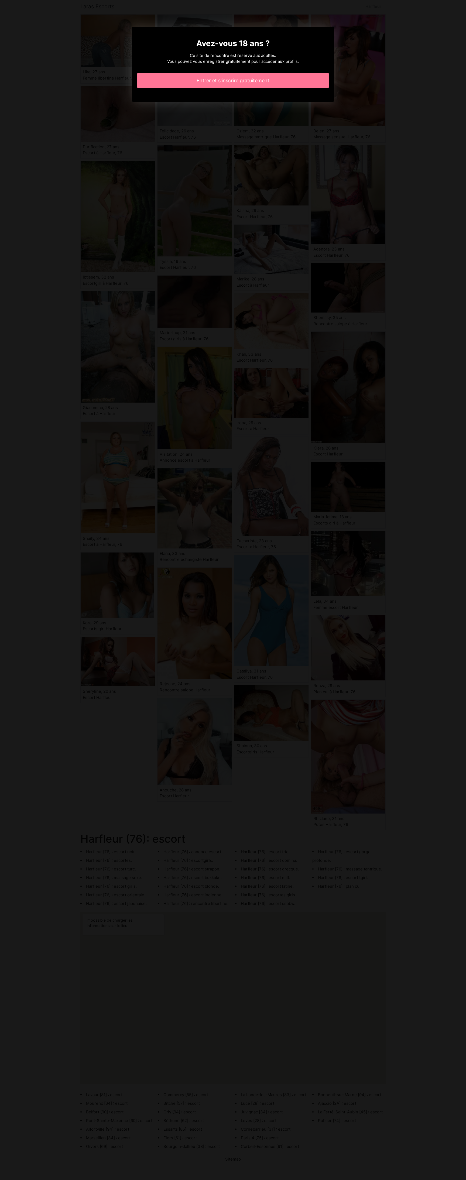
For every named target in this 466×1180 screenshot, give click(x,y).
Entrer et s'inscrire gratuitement (233, 80)
